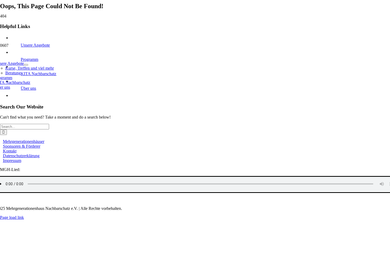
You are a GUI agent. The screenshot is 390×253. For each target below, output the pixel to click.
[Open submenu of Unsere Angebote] (26, 65)
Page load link (12, 217)
